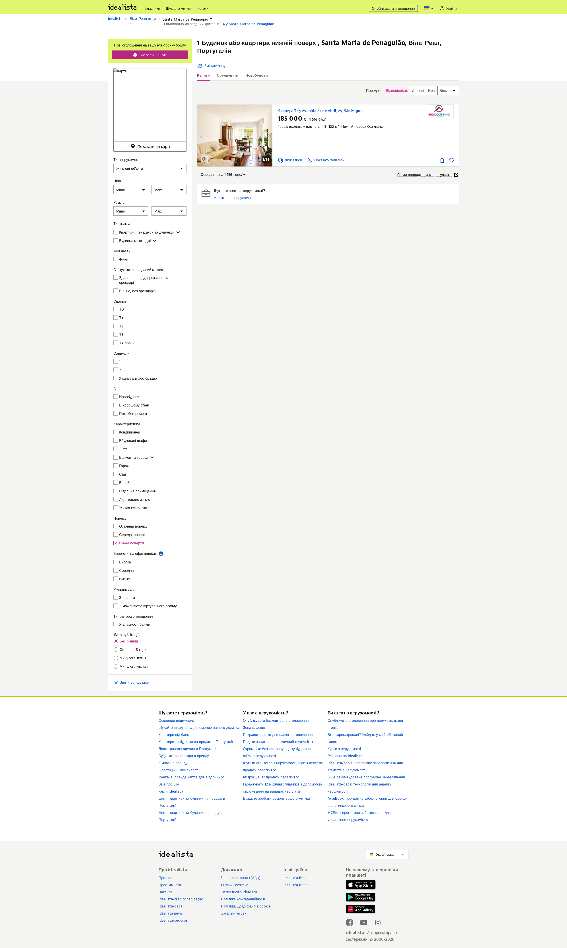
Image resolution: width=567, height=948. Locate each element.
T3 (121, 334)
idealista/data (170, 906)
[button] (161, 553)
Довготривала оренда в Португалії (187, 748)
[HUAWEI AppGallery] (360, 910)
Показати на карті (153, 146)
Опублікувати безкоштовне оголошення (276, 720)
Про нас (165, 877)
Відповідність (397, 90)
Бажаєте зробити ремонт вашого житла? (277, 798)
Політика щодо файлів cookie (246, 906)
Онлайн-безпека (234, 884)
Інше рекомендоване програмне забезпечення (366, 777)
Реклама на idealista (345, 755)
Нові (432, 90)
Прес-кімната (170, 884)
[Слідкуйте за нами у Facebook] (349, 922)
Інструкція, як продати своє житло (271, 777)
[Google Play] (360, 897)
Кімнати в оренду (173, 762)
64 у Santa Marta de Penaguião (247, 23)
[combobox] (429, 8)
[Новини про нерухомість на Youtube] (363, 922)
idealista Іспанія (297, 877)
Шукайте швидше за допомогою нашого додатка (199, 727)
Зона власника (255, 727)
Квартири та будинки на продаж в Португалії (196, 741)
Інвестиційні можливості (179, 770)
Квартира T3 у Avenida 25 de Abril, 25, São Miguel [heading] (321, 110)
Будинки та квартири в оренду (184, 755)
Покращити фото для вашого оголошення (278, 734)
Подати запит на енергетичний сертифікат (278, 741)
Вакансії (165, 892)
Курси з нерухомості (344, 748)
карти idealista (171, 791)
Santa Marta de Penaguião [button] (185, 19)
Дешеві (418, 90)
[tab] (203, 77)
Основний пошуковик (176, 720)
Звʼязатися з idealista (239, 892)
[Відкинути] (442, 160)
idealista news (171, 913)
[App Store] (361, 885)
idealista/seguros (173, 920)
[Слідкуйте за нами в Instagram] (377, 922)
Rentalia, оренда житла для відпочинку (191, 777)
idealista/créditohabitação (181, 899)
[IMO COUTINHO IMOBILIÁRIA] (440, 111)
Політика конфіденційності (243, 899)
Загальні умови (234, 913)
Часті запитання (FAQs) (240, 877)
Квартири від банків (175, 734)
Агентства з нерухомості (234, 197)
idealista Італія (296, 884)
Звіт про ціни (169, 784)
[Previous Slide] (203, 135)
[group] (412, 90)
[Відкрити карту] (204, 159)
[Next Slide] (265, 135)
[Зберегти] (451, 160)
